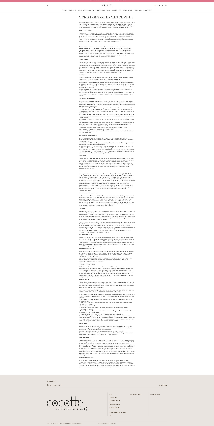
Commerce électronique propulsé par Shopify (70, 423)
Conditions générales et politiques (107, 423)
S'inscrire (163, 385)
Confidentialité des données (117, 412)
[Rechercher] (47, 5)
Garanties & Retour (114, 407)
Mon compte (113, 410)
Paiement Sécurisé (114, 404)
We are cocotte (54, 423)
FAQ (110, 415)
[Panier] (166, 5)
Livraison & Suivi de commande (114, 401)
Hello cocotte (113, 398)
